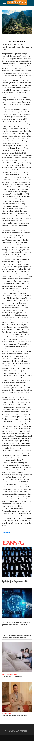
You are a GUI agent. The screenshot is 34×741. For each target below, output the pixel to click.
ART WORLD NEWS (13, 731)
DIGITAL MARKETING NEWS (22, 730)
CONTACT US (23, 731)
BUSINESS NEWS (9, 730)
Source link (6, 533)
